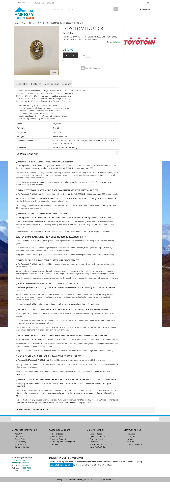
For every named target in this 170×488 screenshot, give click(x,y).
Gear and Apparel (97, 439)
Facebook (131, 434)
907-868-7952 (24, 470)
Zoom (54, 72)
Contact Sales (57, 436)
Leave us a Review (134, 444)
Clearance (94, 441)
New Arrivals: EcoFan (98, 444)
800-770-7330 (25, 468)
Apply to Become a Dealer (61, 465)
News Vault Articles (98, 447)
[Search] (115, 9)
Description (22, 83)
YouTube (130, 441)
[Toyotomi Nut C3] (36, 27)
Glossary (55, 444)
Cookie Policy (20, 439)
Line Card (19, 436)
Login (50, 2)
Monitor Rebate (96, 434)
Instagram (131, 436)
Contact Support (59, 439)
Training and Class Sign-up (63, 441)
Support (66, 83)
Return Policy (20, 444)
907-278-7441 (23, 465)
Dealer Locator (58, 434)
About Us (19, 434)
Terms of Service (22, 447)
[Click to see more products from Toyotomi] (139, 42)
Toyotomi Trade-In (97, 436)
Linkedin (130, 439)
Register (39, 2)
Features (36, 83)
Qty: (83, 55)
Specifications (51, 83)
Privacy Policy (20, 441)
